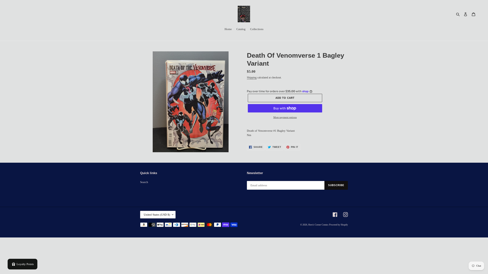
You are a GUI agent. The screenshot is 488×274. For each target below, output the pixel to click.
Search (144, 182)
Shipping (252, 77)
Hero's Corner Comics (318, 224)
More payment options (285, 117)
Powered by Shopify (338, 224)
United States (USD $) (157, 214)
